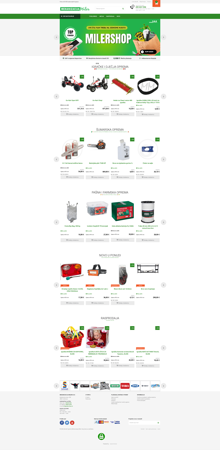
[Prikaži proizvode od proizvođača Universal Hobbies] (64, 386)
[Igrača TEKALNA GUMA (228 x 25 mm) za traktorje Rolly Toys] (148, 86)
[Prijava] (158, 423)
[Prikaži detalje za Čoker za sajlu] (148, 149)
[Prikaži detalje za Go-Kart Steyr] (97, 83)
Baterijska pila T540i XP (97, 163)
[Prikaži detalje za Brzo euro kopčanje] (97, 268)
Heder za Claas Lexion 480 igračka (122, 101)
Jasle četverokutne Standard (122, 289)
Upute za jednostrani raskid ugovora (120, 402)
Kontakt (143, 429)
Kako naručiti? (114, 397)
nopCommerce (113, 444)
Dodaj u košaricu (73, 114)
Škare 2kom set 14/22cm (72, 289)
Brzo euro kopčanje (97, 289)
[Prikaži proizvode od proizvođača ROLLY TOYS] (145, 386)
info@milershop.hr (68, 406)
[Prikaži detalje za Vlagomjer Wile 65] (122, 212)
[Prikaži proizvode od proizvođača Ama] (115, 386)
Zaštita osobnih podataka (143, 399)
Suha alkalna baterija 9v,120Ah (72, 226)
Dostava (113, 400)
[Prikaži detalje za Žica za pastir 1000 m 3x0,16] (148, 275)
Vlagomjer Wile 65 (122, 226)
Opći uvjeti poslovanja (151, 429)
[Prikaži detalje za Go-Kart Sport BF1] (72, 83)
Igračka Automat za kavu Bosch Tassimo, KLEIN (72, 353)
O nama (87, 397)
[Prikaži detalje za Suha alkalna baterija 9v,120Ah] (72, 211)
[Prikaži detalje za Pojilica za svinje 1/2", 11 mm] (148, 212)
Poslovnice (88, 399)
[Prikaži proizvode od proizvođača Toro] (105, 386)
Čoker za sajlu (148, 163)
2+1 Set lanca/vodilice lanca (72, 163)
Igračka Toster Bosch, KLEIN (123, 352)
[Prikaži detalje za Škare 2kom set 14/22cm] (72, 275)
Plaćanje (113, 399)
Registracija (143, 1)
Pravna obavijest (141, 400)
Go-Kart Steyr (97, 100)
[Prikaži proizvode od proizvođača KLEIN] (155, 386)
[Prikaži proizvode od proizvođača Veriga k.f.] (125, 386)
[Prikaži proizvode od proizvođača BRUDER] (135, 386)
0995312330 (69, 404)
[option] (72, 96)
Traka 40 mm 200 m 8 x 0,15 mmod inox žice (97, 227)
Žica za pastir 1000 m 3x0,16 (148, 289)
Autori (158, 429)
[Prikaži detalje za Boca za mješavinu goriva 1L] (122, 149)
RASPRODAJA (65, 285)
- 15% (82, 77)
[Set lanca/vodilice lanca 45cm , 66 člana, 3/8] (72, 149)
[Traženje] (123, 9)
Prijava (149, 1)
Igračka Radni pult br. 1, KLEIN (147, 352)
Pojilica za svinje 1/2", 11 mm (148, 226)
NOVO (90, 285)
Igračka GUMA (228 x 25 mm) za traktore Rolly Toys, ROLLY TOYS (148, 101)
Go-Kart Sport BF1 (72, 100)
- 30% (132, 328)
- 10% (82, 139)
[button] (56, 96)
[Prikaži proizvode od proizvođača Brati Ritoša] (95, 386)
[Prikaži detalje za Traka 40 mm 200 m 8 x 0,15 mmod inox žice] (97, 212)
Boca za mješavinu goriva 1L (123, 163)
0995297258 (68, 403)
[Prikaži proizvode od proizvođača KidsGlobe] (74, 386)
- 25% (82, 265)
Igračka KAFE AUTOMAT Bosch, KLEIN (97, 353)
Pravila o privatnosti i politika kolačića (146, 397)
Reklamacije (114, 403)
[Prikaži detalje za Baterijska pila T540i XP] (97, 144)
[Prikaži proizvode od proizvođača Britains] (84, 386)
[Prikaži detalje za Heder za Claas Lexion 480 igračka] (122, 86)
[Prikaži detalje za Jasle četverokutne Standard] (122, 275)
